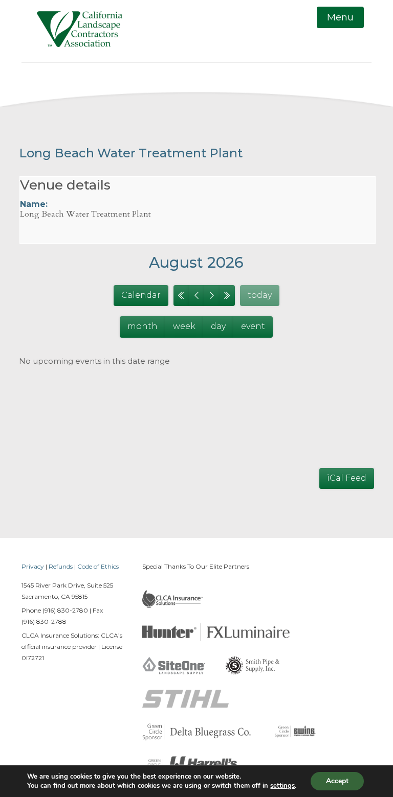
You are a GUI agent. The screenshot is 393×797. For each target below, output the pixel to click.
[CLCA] (79, 31)
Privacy (32, 566)
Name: (34, 204)
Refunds (61, 566)
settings (282, 785)
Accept (337, 781)
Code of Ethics (98, 566)
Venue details (65, 185)
